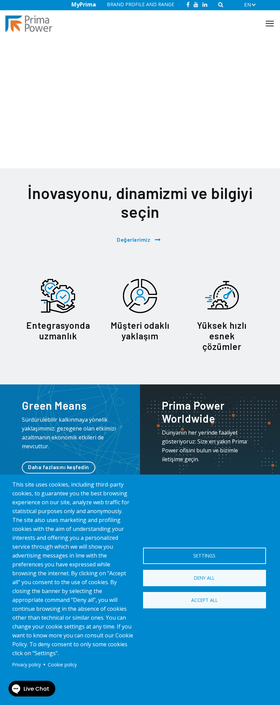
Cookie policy (62, 664)
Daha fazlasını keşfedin (58, 467)
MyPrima (83, 4)
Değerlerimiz (133, 239)
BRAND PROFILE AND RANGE (140, 4)
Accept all (204, 600)
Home (29, 50)
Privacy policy (26, 664)
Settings (204, 555)
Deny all (204, 578)
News (47, 50)
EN (247, 4)
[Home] (31, 23)
